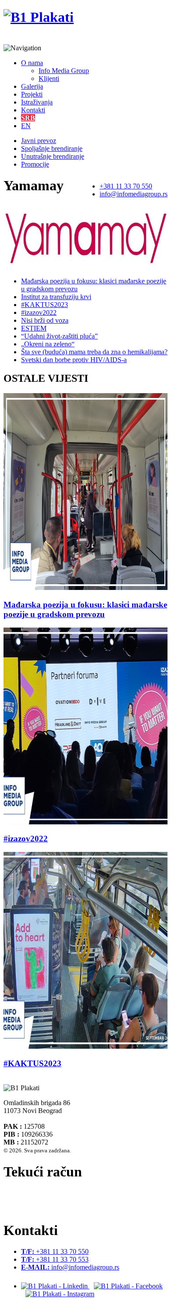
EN (26, 125)
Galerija (32, 86)
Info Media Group (64, 70)
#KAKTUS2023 (44, 304)
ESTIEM (33, 328)
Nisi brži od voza (44, 320)
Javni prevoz (38, 140)
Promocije (35, 164)
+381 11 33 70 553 (55, 1259)
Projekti (32, 94)
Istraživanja (37, 102)
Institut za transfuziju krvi (56, 296)
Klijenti (49, 78)
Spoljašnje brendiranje (51, 148)
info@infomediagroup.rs (133, 194)
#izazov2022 (39, 312)
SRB (28, 118)
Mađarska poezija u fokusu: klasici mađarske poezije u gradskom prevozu (85, 609)
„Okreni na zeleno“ (48, 344)
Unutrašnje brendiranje (52, 156)
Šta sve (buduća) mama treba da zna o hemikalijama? (94, 352)
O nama (32, 62)
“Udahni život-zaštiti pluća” (59, 336)
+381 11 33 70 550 (126, 186)
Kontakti (33, 110)
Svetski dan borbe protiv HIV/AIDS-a (74, 359)
